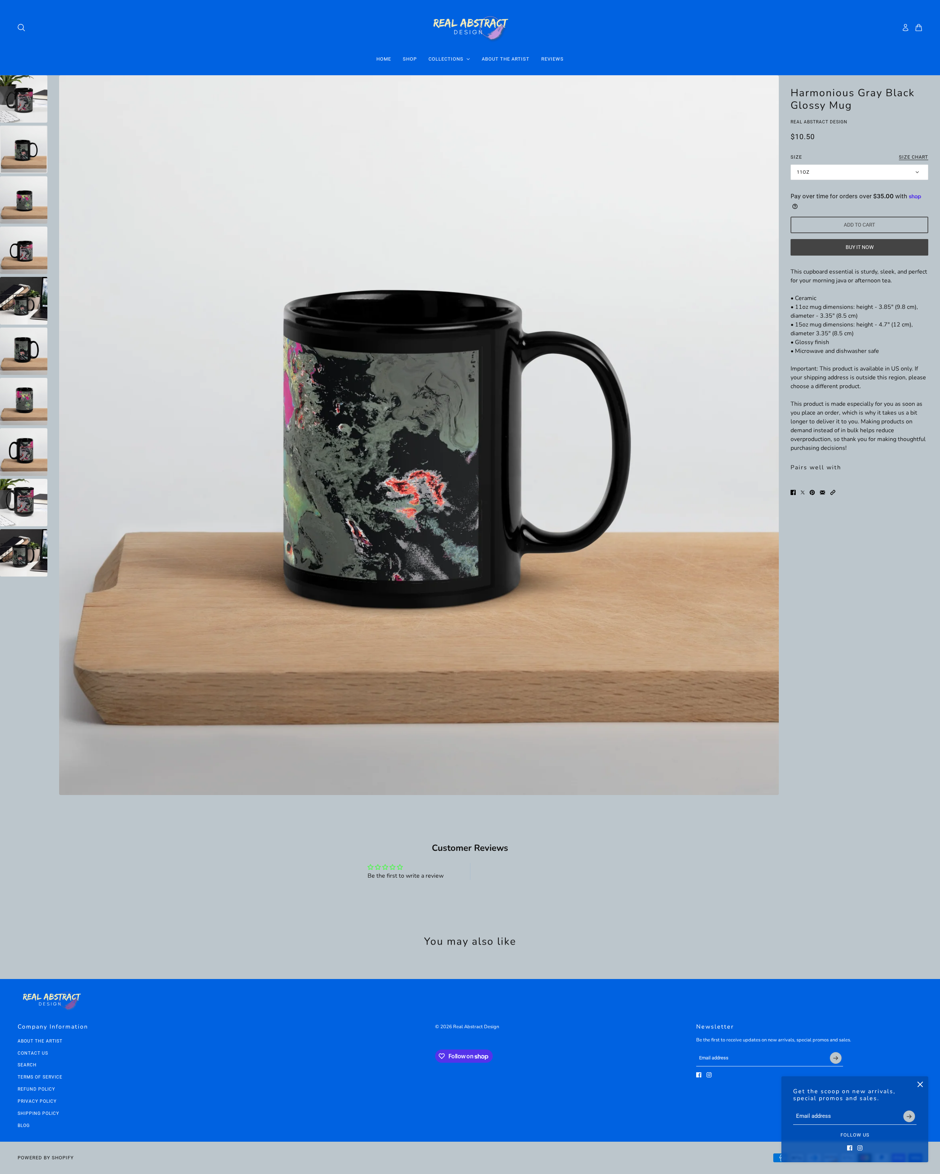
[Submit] (909, 1116)
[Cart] (918, 27)
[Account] (905, 27)
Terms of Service (40, 1077)
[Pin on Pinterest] (812, 492)
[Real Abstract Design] (470, 27)
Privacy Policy (37, 1101)
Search (27, 1065)
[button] (833, 492)
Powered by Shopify (46, 1157)
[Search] (21, 27)
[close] (920, 1084)
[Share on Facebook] (793, 492)
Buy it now (860, 247)
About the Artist (40, 1041)
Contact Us (33, 1053)
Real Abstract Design (819, 121)
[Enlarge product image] (419, 435)
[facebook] (850, 1148)
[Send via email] (822, 492)
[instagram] (860, 1148)
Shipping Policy (38, 1113)
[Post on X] (802, 492)
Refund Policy (36, 1089)
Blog (24, 1125)
